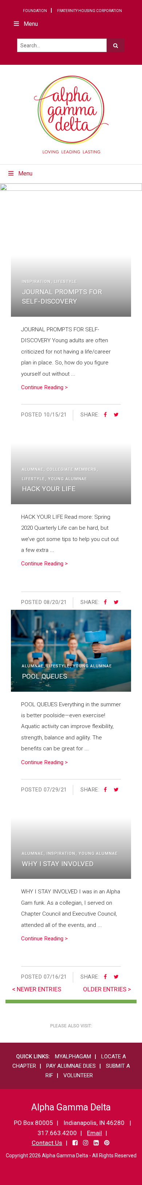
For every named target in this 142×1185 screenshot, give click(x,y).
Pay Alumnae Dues (71, 1066)
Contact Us (47, 1142)
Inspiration (36, 281)
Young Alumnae (67, 479)
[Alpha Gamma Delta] (71, 114)
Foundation (35, 11)
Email (94, 1133)
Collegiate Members (71, 469)
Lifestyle (65, 281)
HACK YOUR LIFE (48, 489)
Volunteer (78, 1075)
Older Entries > (107, 989)
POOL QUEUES (44, 676)
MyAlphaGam (73, 1056)
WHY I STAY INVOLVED (58, 864)
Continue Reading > (44, 387)
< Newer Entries (36, 989)
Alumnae (32, 469)
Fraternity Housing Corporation (89, 11)
